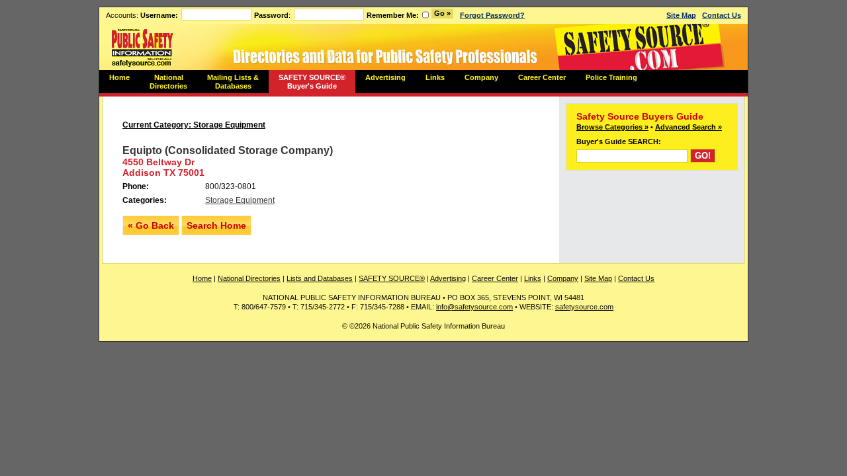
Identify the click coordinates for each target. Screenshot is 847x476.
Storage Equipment (240, 200)
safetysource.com (584, 307)
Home (119, 77)
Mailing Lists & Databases (233, 81)
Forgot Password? (492, 15)
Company (481, 77)
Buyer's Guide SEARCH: (618, 141)
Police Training (611, 77)
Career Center (542, 77)
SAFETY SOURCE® (392, 278)
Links (435, 77)
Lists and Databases (320, 278)
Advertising (385, 77)
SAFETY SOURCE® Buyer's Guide (312, 81)
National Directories (168, 81)
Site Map (681, 15)
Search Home (216, 225)
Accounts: (142, 15)
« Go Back (151, 225)
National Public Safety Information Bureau (142, 47)
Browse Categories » (612, 127)
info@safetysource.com (474, 307)
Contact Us (721, 15)
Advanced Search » (688, 127)
